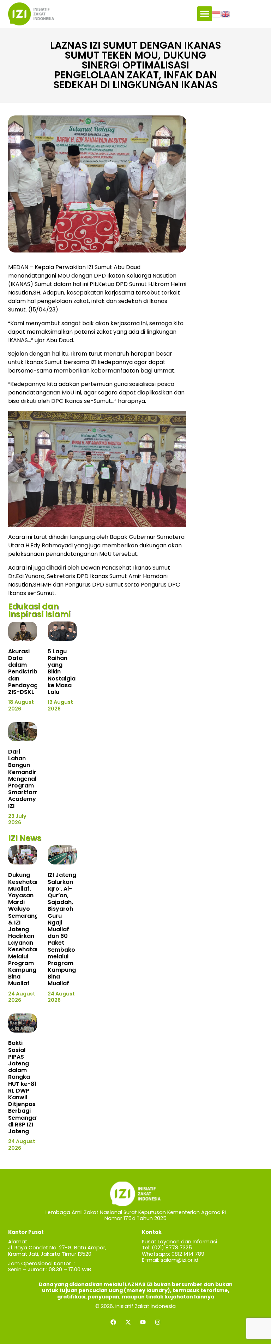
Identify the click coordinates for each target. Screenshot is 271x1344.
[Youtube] (143, 1322)
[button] (204, 13)
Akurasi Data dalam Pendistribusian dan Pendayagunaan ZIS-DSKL (32, 671)
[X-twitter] (128, 1322)
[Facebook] (113, 1322)
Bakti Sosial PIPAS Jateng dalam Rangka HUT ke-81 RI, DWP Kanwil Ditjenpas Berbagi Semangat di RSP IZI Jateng (23, 1087)
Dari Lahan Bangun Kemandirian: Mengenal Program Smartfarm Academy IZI (27, 779)
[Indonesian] (216, 13)
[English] (225, 13)
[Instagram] (157, 1322)
